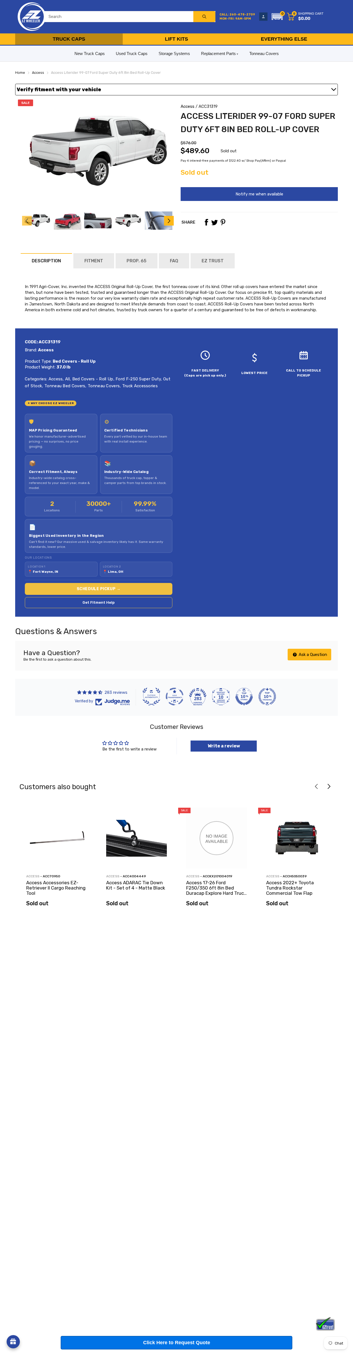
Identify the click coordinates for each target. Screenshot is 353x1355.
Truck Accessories (139, 385)
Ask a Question (312, 654)
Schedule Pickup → (99, 589)
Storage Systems (174, 53)
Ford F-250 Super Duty (137, 378)
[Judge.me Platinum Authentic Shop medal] (151, 696)
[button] (277, 16)
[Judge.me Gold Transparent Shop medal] (174, 696)
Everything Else (284, 39)
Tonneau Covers (264, 53)
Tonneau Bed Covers (64, 385)
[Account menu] (263, 16)
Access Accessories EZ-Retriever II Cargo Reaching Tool (55, 888)
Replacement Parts (218, 53)
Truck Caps (69, 39)
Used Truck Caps (132, 53)
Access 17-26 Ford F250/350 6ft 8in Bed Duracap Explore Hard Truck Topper (216, 890)
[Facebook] (206, 222)
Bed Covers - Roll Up (92, 378)
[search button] (204, 16)
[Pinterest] (223, 222)
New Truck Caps (89, 53)
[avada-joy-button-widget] (13, 1341)
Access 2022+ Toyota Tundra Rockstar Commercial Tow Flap (290, 888)
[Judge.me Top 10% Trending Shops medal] (267, 696)
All (67, 378)
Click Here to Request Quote (176, 1342)
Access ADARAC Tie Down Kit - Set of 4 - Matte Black (135, 885)
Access (187, 106)
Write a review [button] (224, 746)
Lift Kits (176, 39)
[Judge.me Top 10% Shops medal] (244, 696)
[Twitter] (214, 222)
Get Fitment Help (98, 602)
